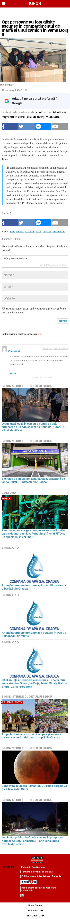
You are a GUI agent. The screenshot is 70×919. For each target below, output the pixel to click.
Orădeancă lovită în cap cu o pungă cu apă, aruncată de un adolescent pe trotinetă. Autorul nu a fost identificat (34, 427)
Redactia (56, 876)
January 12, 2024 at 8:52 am (55, 348)
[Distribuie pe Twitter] (26, 126)
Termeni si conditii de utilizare (37, 871)
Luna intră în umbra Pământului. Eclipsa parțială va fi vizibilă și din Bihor (34, 787)
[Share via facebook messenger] (43, 126)
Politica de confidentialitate (35, 876)
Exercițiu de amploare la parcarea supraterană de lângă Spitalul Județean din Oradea (33, 480)
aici (39, 333)
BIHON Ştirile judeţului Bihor (27, 386)
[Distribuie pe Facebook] (10, 126)
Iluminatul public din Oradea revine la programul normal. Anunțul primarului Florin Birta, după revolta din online (32, 840)
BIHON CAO (10, 547)
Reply (13, 373)
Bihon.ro (8, 867)
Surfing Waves (47, 377)
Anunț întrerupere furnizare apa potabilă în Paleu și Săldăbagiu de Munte (34, 634)
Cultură (9, 492)
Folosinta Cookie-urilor (33, 867)
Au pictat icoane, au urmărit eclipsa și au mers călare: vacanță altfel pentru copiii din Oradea (31, 736)
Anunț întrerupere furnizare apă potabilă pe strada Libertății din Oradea (34, 587)
